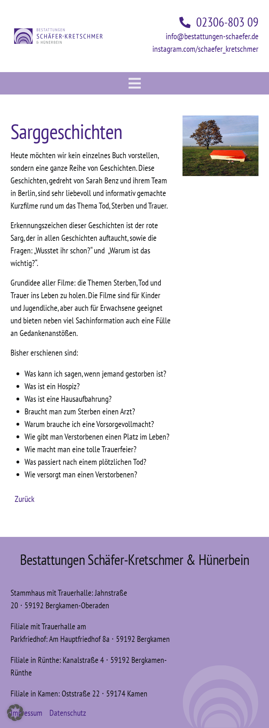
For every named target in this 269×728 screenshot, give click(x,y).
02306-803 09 (227, 22)
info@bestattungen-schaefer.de (212, 36)
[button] (15, 712)
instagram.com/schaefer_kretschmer (205, 48)
